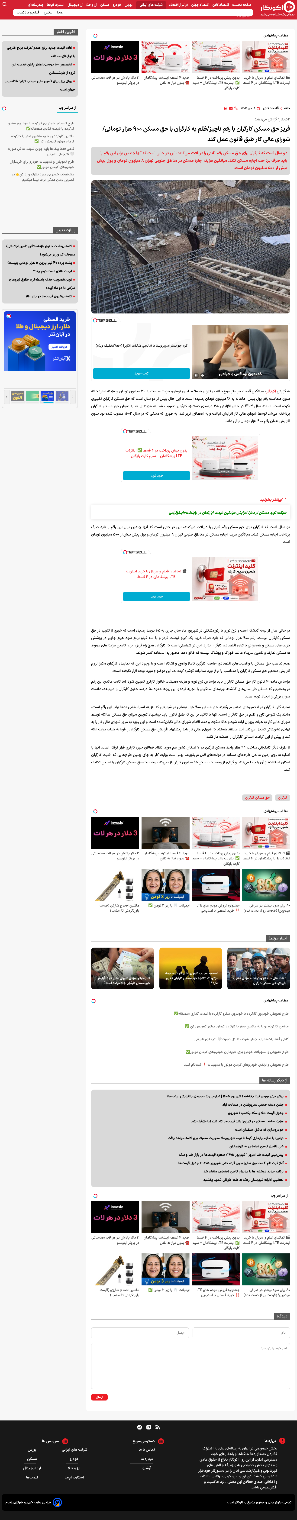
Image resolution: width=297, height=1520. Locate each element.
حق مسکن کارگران (257, 797)
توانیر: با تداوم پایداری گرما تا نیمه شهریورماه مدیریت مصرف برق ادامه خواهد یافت (226, 1138)
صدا (60, 12)
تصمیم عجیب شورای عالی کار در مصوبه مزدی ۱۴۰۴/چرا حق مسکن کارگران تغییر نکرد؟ (191, 978)
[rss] (157, 1427)
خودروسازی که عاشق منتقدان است (259, 1129)
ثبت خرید (141, 373)
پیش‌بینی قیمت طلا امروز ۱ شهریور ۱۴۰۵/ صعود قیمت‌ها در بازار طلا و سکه (231, 1154)
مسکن (105, 5)
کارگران (282, 797)
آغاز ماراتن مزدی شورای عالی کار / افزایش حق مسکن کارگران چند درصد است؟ (123, 981)
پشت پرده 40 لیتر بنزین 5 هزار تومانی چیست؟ (39, 263)
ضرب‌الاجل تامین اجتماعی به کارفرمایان (256, 1146)
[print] (225, 108)
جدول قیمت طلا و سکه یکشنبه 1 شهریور (256, 1113)
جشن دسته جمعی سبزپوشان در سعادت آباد (253, 1104)
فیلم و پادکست (28, 12)
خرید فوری (156, 475)
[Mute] (203, 375)
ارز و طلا (92, 5)
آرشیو (146, 1468)
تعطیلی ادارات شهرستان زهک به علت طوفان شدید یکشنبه (243, 1180)
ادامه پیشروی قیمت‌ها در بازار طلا (49, 296)
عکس (48, 12)
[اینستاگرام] (149, 1427)
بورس (129, 5)
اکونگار (271, 391)
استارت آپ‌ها (56, 5)
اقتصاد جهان (200, 5)
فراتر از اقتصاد (179, 5)
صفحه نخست (241, 5)
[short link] (236, 108)
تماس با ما (147, 1449)
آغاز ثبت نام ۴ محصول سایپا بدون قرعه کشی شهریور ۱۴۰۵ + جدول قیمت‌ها (231, 1163)
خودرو (117, 5)
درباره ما (147, 1459)
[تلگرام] (139, 1427)
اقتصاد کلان (220, 5)
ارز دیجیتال (76, 5)
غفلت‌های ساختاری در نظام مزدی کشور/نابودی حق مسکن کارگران (259, 981)
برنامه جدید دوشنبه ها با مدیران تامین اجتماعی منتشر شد (243, 1171)
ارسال (99, 1397)
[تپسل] (95, 320)
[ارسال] (230, 108)
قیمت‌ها (32, 1477)
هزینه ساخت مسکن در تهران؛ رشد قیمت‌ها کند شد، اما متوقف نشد (237, 1121)
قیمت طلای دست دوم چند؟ (52, 271)
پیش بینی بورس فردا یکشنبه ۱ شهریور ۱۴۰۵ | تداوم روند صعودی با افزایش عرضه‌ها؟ (225, 1096)
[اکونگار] (275, 9)
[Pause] (196, 375)
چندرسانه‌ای (36, 5)
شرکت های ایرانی (151, 5)
